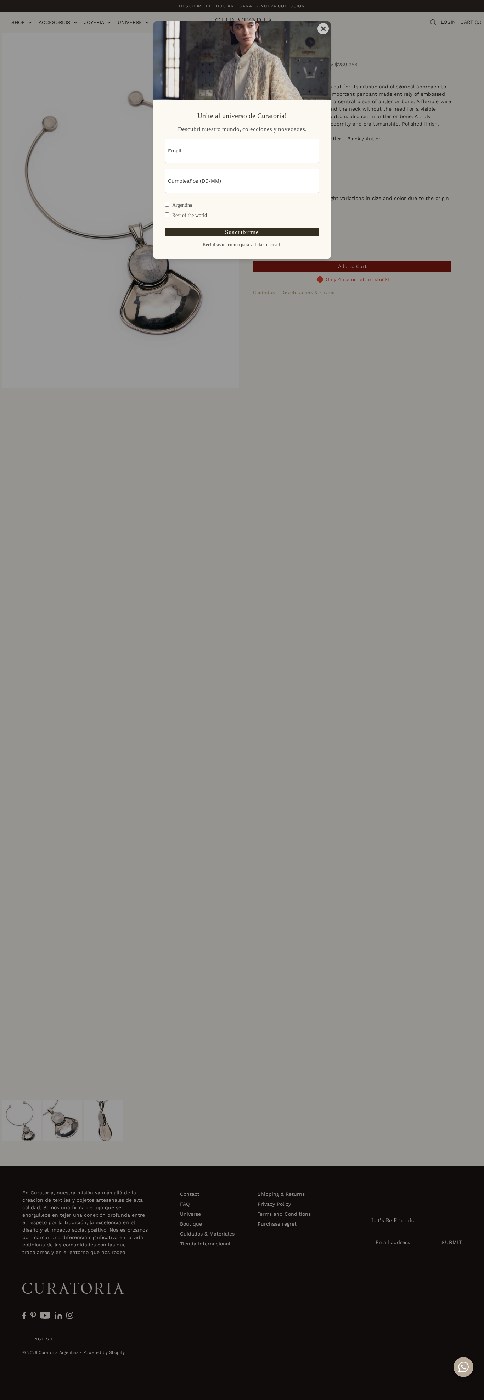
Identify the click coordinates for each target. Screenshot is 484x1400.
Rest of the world (189, 215)
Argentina (182, 205)
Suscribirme (242, 232)
